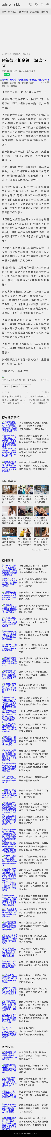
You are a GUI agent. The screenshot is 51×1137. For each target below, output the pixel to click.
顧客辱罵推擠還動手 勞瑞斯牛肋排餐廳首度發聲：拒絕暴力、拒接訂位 (33, 1108)
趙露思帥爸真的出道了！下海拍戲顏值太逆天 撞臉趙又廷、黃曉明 (34, 1068)
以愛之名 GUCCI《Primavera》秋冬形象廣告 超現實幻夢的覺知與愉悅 (33, 1031)
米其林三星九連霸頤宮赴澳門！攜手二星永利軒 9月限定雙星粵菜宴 (33, 727)
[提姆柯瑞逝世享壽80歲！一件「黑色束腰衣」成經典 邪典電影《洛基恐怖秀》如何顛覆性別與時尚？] (10, 439)
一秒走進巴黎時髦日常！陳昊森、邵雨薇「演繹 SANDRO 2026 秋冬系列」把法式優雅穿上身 (33, 716)
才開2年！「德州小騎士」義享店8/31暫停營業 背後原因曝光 (34, 648)
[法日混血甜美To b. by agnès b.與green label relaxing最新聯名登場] (10, 622)
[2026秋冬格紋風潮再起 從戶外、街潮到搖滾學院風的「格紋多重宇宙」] (10, 1018)
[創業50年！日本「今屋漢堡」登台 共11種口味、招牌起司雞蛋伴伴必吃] (10, 675)
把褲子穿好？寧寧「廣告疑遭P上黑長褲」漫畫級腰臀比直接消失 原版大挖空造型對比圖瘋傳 (25, 520)
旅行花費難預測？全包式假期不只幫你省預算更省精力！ (8, 499)
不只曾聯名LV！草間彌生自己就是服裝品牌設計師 (33, 779)
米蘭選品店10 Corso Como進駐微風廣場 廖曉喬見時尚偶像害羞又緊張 (34, 595)
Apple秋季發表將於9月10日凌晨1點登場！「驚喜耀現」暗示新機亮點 (33, 939)
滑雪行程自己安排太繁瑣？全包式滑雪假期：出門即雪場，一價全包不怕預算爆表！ (41, 499)
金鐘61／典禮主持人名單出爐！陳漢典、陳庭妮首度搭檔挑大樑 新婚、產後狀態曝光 (33, 465)
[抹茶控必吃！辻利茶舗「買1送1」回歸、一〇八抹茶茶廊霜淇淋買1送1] (10, 979)
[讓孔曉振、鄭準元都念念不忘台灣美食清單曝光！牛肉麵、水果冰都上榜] (10, 453)
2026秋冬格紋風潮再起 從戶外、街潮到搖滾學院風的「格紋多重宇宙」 (33, 1018)
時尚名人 (12, 11)
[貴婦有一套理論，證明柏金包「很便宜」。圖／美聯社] (25, 80)
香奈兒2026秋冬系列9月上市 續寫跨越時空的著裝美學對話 (33, 964)
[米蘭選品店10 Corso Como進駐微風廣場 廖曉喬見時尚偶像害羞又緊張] (10, 596)
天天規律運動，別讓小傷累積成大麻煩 (41, 520)
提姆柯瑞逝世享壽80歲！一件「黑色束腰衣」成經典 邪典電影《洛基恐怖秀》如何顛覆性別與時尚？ (34, 440)
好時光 (44, 11)
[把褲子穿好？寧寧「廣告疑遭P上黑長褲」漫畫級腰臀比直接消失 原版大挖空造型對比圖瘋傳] (10, 899)
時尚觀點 (26, 54)
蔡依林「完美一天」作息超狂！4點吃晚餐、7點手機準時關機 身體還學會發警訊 (34, 859)
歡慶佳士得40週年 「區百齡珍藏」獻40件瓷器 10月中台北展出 (33, 991)
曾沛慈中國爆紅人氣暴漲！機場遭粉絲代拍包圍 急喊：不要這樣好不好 (33, 820)
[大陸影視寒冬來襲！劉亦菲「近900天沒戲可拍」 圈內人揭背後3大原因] (10, 1082)
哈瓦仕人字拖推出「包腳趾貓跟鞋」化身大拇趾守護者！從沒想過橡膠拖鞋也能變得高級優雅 (41, 542)
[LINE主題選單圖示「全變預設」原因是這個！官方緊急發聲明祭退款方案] (10, 913)
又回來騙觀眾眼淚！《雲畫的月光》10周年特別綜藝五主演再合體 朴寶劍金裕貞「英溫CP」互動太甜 (25, 499)
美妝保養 (34, 11)
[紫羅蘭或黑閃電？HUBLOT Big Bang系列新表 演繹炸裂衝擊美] (10, 688)
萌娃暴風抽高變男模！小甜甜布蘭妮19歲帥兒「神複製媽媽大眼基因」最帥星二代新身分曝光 (34, 848)
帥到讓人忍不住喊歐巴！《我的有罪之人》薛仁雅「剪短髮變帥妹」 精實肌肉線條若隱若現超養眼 (34, 874)
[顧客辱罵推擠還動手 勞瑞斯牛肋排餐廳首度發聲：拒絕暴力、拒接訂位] (10, 1109)
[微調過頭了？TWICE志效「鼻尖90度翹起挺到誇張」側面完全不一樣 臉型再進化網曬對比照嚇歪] (10, 807)
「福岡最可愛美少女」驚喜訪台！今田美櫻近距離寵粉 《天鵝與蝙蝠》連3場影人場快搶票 (33, 427)
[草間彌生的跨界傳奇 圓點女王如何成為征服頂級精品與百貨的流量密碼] (10, 767)
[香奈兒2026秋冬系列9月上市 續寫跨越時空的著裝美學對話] (10, 966)
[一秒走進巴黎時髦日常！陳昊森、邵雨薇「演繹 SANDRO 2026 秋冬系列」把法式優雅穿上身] (10, 715)
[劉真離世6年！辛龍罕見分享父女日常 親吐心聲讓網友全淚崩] (10, 1095)
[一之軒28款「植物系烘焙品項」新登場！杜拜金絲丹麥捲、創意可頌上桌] (10, 952)
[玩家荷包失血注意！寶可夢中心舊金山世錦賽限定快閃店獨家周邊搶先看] (10, 926)
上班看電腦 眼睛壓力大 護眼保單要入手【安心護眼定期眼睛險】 (9, 520)
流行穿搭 (23, 11)
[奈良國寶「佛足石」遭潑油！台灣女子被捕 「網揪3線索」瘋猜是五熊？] (10, 1056)
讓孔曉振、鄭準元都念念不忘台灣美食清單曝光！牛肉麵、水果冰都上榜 (33, 452)
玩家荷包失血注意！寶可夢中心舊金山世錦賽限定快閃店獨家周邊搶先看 (33, 925)
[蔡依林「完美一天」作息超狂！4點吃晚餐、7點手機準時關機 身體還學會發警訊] (10, 860)
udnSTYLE (6, 54)
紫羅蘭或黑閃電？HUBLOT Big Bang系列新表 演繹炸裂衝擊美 (33, 688)
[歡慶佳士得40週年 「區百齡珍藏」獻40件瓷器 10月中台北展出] (10, 992)
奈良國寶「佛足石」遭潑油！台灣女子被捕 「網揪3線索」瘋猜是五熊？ (34, 1055)
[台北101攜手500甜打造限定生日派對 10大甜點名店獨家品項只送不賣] (10, 583)
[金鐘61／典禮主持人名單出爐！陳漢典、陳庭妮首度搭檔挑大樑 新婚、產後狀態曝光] (10, 466)
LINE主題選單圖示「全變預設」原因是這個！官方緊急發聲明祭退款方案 (33, 912)
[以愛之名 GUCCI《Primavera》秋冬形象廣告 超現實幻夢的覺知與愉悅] (10, 1032)
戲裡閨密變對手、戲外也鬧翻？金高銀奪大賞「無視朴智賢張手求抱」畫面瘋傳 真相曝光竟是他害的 (34, 1123)
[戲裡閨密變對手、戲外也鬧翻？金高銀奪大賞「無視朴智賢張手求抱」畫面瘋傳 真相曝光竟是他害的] (10, 1122)
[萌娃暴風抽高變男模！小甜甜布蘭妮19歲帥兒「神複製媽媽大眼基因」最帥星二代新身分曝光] (10, 847)
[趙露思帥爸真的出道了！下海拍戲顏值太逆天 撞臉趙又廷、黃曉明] (10, 1069)
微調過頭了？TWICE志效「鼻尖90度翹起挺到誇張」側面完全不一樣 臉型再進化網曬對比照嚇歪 (34, 808)
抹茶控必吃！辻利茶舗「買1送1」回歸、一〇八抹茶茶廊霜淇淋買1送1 (33, 978)
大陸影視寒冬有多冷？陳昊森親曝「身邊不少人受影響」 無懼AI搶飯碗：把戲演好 (34, 1005)
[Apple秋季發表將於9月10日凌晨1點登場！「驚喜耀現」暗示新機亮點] (10, 939)
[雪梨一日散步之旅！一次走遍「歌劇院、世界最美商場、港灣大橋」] (10, 886)
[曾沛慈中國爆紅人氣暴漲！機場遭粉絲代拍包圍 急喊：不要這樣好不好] (10, 820)
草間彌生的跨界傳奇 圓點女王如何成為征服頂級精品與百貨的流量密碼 (34, 767)
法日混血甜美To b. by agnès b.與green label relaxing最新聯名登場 (34, 622)
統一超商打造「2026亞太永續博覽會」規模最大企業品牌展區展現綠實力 (34, 635)
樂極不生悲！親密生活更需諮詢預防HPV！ (8, 542)
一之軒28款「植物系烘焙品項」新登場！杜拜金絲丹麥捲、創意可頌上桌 (32, 952)
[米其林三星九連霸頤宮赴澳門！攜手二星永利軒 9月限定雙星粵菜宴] (10, 728)
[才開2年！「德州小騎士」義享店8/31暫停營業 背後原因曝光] (10, 649)
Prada (15, 386)
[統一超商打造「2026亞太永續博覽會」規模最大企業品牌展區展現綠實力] (10, 635)
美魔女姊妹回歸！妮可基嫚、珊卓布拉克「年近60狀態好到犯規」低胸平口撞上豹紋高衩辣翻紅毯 (34, 834)
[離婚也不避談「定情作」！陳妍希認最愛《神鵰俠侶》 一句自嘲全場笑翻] (10, 794)
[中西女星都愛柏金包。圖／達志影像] (25, 377)
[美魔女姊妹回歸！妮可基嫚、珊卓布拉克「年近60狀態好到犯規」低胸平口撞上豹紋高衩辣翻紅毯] (10, 833)
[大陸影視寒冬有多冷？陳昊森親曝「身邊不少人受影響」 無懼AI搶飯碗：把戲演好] (10, 1005)
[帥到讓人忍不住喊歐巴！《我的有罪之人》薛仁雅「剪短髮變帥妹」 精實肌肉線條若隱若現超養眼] (10, 873)
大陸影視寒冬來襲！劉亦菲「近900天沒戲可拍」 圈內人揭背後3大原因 (33, 1082)
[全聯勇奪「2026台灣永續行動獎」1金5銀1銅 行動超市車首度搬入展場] (10, 609)
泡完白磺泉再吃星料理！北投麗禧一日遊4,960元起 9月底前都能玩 (34, 661)
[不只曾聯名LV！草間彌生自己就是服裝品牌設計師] (10, 781)
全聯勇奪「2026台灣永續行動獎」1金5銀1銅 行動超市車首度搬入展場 (34, 608)
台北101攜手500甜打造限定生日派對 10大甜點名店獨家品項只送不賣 (33, 582)
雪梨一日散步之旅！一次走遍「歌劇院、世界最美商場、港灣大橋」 (33, 886)
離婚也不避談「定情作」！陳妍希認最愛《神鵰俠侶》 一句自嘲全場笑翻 (33, 793)
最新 (4, 11)
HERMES (26, 386)
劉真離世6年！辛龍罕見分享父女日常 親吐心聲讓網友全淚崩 (33, 1095)
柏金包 (6, 386)
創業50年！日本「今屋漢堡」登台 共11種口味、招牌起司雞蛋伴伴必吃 (34, 674)
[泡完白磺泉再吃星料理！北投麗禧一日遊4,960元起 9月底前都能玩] (10, 662)
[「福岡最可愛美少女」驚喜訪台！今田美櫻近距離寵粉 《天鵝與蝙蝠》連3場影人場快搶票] (10, 426)
